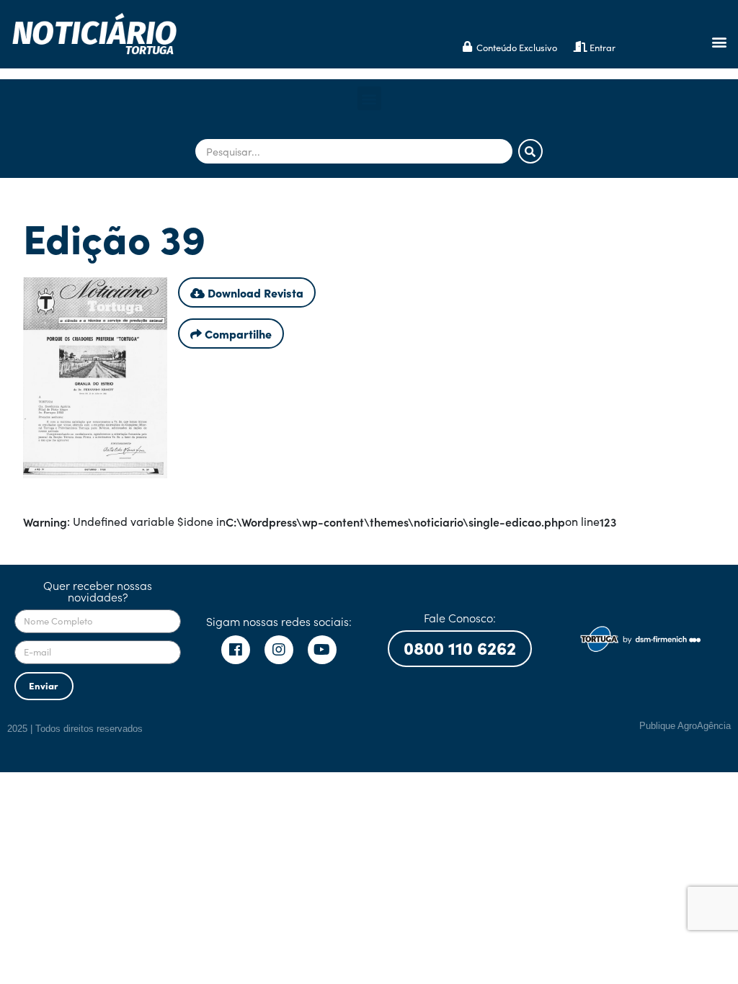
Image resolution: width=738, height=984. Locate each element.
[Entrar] (580, 46)
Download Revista (254, 292)
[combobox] (353, 151)
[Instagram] (278, 649)
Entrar (602, 47)
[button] (719, 42)
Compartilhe (237, 333)
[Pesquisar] (530, 151)
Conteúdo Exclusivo (516, 47)
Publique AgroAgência (685, 725)
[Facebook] (235, 649)
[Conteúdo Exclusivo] (467, 46)
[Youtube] (322, 649)
